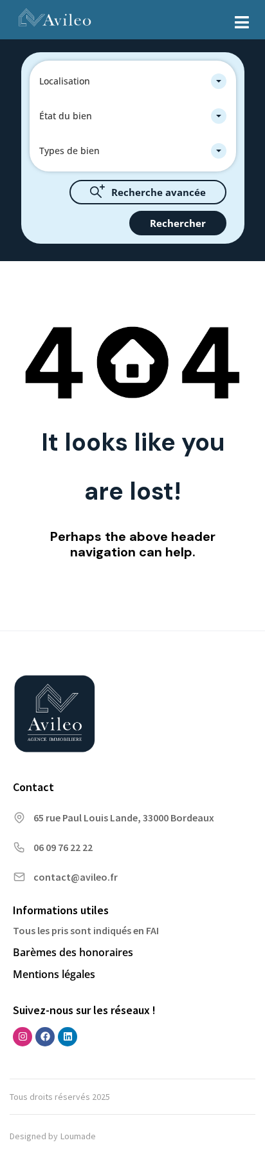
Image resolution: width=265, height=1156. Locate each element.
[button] (242, 22)
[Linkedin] (67, 1036)
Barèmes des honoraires (73, 952)
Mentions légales (54, 974)
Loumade (78, 1136)
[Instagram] (22, 1036)
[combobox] (133, 81)
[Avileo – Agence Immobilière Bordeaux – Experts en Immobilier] (54, 19)
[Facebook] (45, 1036)
